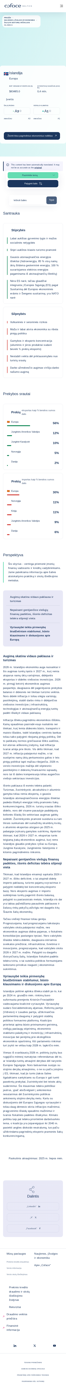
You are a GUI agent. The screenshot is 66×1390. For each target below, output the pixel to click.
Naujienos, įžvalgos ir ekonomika (46, 1255)
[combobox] (28, 201)
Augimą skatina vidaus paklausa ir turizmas (31, 599)
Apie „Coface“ (42, 1265)
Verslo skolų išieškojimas (17, 1274)
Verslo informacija (14, 1268)
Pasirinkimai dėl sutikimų (33, 1381)
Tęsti (53, 199)
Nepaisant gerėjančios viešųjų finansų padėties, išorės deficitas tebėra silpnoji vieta (31, 614)
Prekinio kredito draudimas (18, 1262)
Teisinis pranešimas (33, 1362)
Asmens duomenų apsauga (33, 1369)
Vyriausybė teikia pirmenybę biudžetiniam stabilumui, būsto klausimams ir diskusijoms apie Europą (30, 633)
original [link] (38, 167)
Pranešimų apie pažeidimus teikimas (33, 1375)
